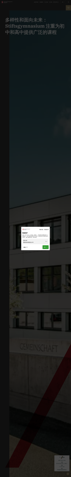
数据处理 (46, 229)
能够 (24, 247)
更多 (46, 241)
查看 (45, 247)
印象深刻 (41, 229)
